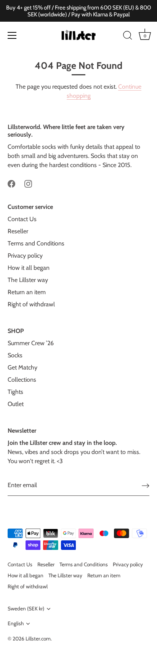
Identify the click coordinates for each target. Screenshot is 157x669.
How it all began (29, 267)
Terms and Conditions (36, 243)
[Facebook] (11, 183)
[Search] (127, 36)
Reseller (18, 231)
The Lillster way (28, 280)
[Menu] (12, 35)
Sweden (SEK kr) (26, 608)
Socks (15, 355)
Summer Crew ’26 (31, 343)
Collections (22, 379)
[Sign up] (145, 485)
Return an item (27, 292)
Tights (15, 391)
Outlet (16, 404)
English (16, 623)
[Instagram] (28, 183)
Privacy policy (25, 255)
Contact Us (22, 219)
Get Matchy (22, 367)
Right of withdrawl (31, 304)
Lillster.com (38, 639)
